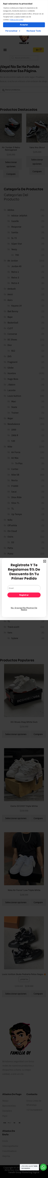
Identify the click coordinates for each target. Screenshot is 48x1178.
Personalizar (11, 31)
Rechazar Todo (34, 31)
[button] (45, 561)
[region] (24, 17)
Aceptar (24, 25)
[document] (24, 589)
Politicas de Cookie (16, 20)
